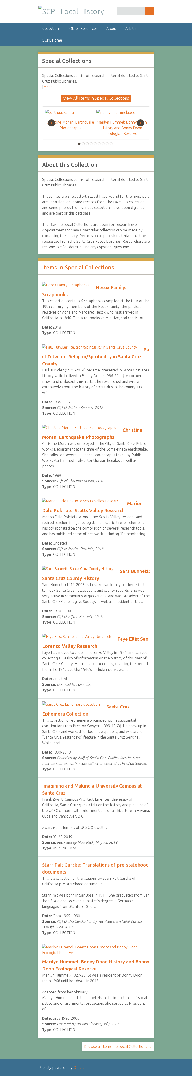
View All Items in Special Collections (96, 98)
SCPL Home (52, 40)
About (111, 28)
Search (149, 11)
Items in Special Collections (78, 267)
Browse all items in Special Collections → (118, 1046)
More (47, 87)
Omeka (79, 1067)
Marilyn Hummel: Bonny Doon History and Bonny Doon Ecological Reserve (122, 128)
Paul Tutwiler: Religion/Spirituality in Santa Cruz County (95, 356)
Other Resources (83, 28)
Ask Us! (131, 28)
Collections (51, 28)
